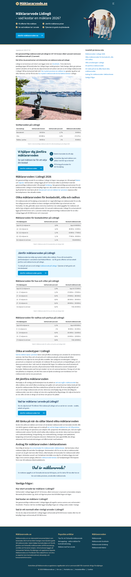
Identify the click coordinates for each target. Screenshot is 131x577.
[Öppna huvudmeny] (113, 3)
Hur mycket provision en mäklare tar (53, 71)
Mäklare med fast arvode (66, 547)
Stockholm (56, 64)
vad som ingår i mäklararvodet (65, 382)
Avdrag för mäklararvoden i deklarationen (99, 74)
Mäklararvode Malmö (99, 548)
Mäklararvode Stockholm (100, 541)
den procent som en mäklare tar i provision (53, 190)
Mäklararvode (96, 538)
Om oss (59, 569)
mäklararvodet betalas (49, 458)
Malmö (78, 180)
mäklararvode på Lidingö (48, 266)
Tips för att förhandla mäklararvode (70, 538)
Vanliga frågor (90, 77)
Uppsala (21, 183)
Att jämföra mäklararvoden (94, 66)
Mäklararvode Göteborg (100, 544)
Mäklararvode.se (48, 569)
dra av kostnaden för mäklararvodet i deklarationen (47, 448)
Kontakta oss (68, 569)
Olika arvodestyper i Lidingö (94, 63)
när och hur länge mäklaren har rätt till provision (63, 427)
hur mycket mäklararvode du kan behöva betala (54, 73)
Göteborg (48, 185)
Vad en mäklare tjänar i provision (26, 355)
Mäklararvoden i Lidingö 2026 (95, 54)
